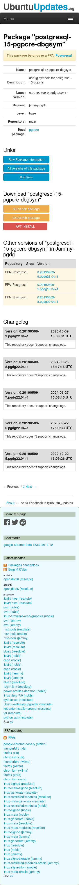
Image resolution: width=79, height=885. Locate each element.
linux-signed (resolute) (19, 783)
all (11, 721)
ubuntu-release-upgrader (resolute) (28, 704)
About (10, 503)
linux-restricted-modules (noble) (26, 805)
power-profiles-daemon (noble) (25, 691)
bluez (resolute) (14, 651)
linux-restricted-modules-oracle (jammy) (31, 863)
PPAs (12, 737)
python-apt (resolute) (18, 699)
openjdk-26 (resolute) (18, 579)
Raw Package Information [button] (26, 159)
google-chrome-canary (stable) (25, 744)
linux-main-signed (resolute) (23, 788)
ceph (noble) (12, 660)
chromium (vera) (15, 779)
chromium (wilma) (16, 770)
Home (9, 18)
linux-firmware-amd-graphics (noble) (29, 616)
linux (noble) (12, 849)
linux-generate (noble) (19, 819)
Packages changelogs (23, 565)
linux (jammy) (13, 854)
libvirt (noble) (13, 655)
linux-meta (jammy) (17, 836)
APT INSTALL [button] (25, 226)
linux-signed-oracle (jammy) (23, 858)
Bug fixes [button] (26, 177)
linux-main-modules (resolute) (24, 827)
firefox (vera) (12, 774)
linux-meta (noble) (16, 814)
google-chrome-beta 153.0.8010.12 (28, 544)
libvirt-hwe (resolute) (18, 598)
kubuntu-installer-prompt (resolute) (28, 708)
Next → (30, 486)
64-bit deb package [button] (26, 217)
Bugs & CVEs (17, 569)
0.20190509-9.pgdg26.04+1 (47, 274)
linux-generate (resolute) (21, 792)
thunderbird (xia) (15, 748)
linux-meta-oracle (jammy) (22, 871)
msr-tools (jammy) (16, 638)
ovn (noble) (11, 607)
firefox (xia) (11, 752)
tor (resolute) (13, 713)
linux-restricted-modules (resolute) (27, 796)
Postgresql (64, 55)
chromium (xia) (14, 757)
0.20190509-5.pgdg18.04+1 (47, 286)
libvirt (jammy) (13, 673)
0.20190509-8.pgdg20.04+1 (47, 299)
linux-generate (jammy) (20, 841)
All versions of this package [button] (26, 168)
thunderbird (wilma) (17, 761)
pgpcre (34, 129)
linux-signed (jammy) (18, 832)
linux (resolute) (14, 845)
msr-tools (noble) (15, 633)
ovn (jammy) (12, 620)
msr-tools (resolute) (17, 629)
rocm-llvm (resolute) (17, 686)
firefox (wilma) (13, 766)
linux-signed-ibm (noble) (20, 867)
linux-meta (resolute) (18, 823)
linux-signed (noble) (17, 810)
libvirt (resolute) (14, 642)
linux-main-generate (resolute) (25, 801)
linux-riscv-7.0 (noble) (19, 695)
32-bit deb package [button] (26, 209)
